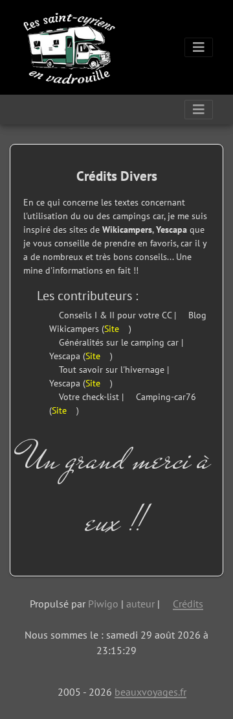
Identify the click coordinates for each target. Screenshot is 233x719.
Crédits (188, 603)
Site (113, 329)
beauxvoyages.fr (150, 691)
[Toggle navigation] (198, 47)
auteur (140, 603)
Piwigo (103, 603)
